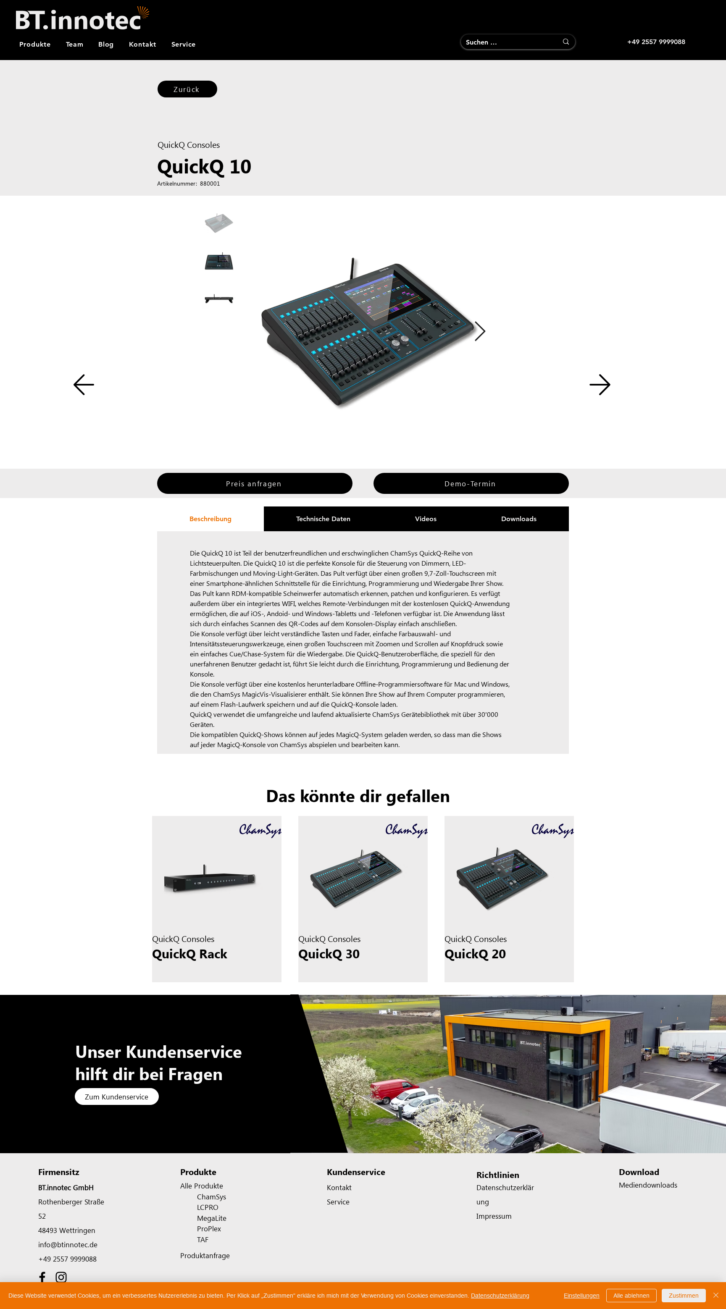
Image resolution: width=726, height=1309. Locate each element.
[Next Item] (479, 332)
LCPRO (207, 1207)
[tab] (210, 518)
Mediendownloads (648, 1184)
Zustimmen (684, 1295)
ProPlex (209, 1228)
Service (338, 1201)
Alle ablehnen (631, 1295)
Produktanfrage (205, 1255)
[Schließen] (716, 1295)
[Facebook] (42, 1277)
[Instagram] (61, 1277)
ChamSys (211, 1196)
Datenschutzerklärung (500, 1295)
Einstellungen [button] (582, 1295)
